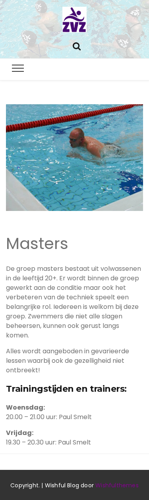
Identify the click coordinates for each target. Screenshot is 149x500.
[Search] (77, 45)
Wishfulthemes (117, 485)
